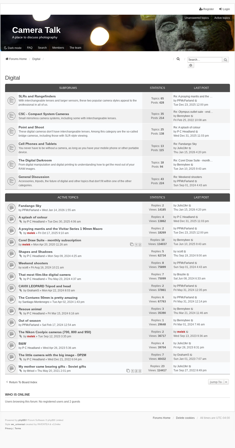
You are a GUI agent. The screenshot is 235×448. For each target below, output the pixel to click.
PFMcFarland (185, 100)
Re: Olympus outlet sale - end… (193, 111)
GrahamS (33, 290)
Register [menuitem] (208, 9)
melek (31, 233)
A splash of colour (33, 217)
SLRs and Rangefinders (37, 96)
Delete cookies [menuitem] (185, 418)
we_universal (18, 424)
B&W (22, 343)
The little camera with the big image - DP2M (52, 355)
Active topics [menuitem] (222, 18)
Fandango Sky (30, 206)
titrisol (30, 370)
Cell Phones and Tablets (38, 144)
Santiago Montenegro (35, 302)
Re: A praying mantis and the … (193, 96)
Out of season (30, 320)
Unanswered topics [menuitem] (197, 18)
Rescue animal (30, 309)
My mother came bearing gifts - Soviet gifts (52, 366)
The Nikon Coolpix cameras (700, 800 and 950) (55, 332)
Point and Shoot (31, 127)
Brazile (181, 274)
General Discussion (34, 177)
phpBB (22, 420)
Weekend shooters (33, 263)
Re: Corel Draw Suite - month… (193, 160)
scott (180, 251)
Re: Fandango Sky (185, 144)
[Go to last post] (190, 205)
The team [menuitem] (75, 47)
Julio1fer (182, 148)
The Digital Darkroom (35, 160)
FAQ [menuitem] (29, 47)
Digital (12, 78)
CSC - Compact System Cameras (44, 114)
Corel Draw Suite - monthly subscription (50, 240)
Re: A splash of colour (186, 127)
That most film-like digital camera (45, 274)
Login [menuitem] (226, 9)
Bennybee (183, 116)
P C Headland (186, 131)
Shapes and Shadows (36, 252)
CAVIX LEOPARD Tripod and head (45, 286)
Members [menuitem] (58, 47)
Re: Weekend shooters (187, 177)
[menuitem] (178, 59)
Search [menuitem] (42, 47)
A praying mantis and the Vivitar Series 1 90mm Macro (61, 229)
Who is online (17, 394)
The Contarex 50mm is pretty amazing (48, 297)
